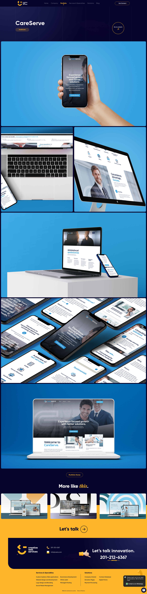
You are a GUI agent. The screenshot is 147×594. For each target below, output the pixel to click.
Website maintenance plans (69, 590)
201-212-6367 (55, 547)
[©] (27, 549)
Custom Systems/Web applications (47, 577)
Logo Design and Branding (44, 582)
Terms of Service (81, 590)
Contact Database (105, 577)
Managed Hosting (66, 582)
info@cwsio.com (56, 552)
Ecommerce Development (68, 577)
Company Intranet (90, 577)
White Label (64, 580)
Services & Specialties (45, 573)
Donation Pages (90, 580)
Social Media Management (44, 585)
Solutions (88, 573)
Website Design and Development (46, 580)
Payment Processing (91, 582)
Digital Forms (103, 580)
